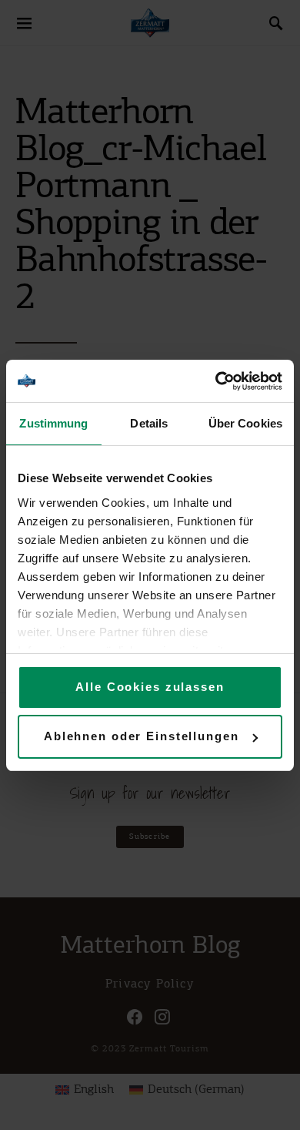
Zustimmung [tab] (53, 423)
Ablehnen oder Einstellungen (141, 736)
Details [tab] (149, 423)
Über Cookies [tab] (245, 423)
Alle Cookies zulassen (149, 686)
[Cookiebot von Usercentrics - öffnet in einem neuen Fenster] (215, 381)
